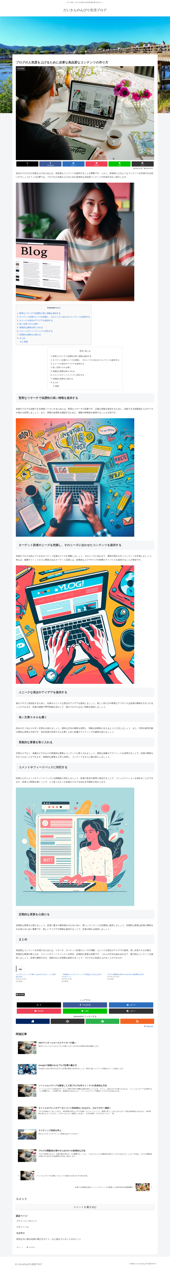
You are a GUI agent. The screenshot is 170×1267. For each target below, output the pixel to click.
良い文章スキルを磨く (28, 324)
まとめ (21, 338)
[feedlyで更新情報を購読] (102, 1021)
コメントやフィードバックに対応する (35, 331)
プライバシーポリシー (26, 1221)
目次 (82, 351)
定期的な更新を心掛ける (29, 335)
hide (58, 308)
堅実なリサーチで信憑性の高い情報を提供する (39, 313)
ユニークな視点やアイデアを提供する (35, 320)
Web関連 (21, 994)
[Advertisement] (85, 35)
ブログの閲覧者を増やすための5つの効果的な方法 (125, 974)
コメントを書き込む (85, 1207)
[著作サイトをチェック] (33, 1021)
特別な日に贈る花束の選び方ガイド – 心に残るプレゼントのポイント (48, 1239)
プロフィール (22, 1227)
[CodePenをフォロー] (68, 1021)
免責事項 (20, 1233)
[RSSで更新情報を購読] (137, 1021)
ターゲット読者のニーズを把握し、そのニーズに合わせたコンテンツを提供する (53, 317)
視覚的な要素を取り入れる (30, 327)
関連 (24, 342)
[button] (143, 164)
